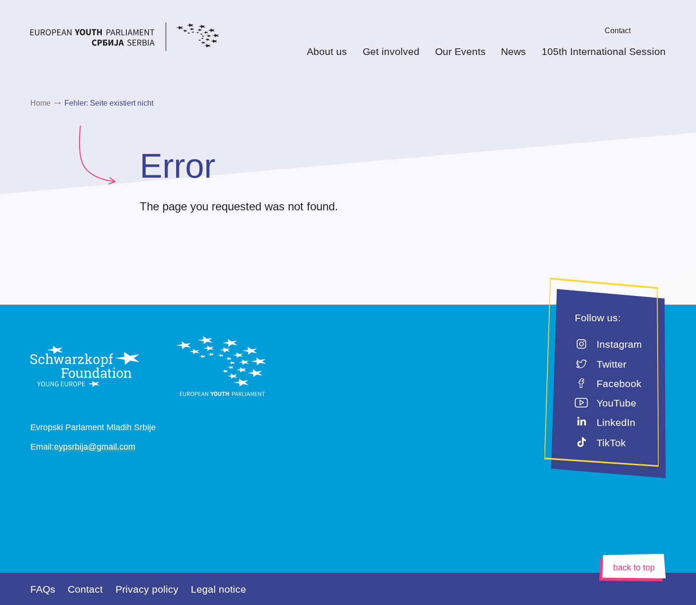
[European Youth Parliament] (143, 38)
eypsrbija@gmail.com (94, 446)
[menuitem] (590, 31)
